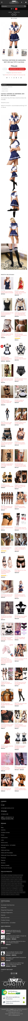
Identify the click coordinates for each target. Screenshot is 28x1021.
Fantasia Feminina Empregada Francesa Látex (7, 486)
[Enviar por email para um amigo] (14, 78)
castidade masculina (5, 877)
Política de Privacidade (7, 852)
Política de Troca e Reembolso (9, 855)
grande (17, 885)
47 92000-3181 (4, 814)
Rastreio (3, 860)
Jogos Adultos (14, 72)
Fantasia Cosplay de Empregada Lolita (19, 401)
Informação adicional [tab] (7, 86)
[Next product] (13, 15)
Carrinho (3, 830)
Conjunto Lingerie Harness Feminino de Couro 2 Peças (7, 335)
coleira (15, 879)
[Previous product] (15, 15)
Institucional (4, 837)
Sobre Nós (3, 907)
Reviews (3, 862)
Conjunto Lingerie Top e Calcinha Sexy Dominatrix (20, 789)
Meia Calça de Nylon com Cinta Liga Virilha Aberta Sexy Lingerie (7, 507)
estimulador (14, 883)
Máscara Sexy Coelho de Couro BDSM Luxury (20, 768)
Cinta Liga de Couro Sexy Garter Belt (20, 571)
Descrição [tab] (4, 84)
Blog (2, 827)
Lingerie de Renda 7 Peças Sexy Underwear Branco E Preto (7, 380)
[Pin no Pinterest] (16, 78)
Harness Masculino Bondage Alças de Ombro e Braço (7, 704)
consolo (20, 879)
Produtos (16, 12)
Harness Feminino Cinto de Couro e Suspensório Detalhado (7, 314)
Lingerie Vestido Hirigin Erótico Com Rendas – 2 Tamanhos (20, 549)
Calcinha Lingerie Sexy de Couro (7, 528)
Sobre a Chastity (5, 865)
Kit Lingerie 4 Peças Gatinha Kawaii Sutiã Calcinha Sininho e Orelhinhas (5, 572)
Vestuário (20, 72)
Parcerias (3, 847)
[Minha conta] (22, 2)
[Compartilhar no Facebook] (9, 78)
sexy (22, 74)
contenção (3, 881)
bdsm (5, 875)
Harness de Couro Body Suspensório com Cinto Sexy (6, 617)
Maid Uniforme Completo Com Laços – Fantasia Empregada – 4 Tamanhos (7, 638)
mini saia (19, 74)
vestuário (12, 894)
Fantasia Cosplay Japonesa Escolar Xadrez (7, 747)
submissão (22, 892)
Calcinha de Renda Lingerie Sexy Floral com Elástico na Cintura (7, 726)
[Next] (25, 35)
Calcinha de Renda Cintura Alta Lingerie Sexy (21, 379)
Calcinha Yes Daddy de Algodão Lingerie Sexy (20, 638)
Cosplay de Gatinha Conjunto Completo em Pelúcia (6, 683)
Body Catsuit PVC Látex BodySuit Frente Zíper (6, 423)
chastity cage (19, 877)
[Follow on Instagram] (11, 8)
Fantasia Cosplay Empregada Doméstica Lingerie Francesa (6, 358)
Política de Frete (5, 850)
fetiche (12, 885)
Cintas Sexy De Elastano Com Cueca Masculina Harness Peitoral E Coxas (20, 314)
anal (2, 875)
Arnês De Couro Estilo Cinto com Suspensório (20, 443)
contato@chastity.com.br (7, 808)
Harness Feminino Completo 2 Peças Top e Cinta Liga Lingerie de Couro (6, 402)
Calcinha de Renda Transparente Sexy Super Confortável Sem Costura (20, 465)
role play (3, 892)
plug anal (12, 890)
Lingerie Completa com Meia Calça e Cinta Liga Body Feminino (20, 486)
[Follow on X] (13, 8)
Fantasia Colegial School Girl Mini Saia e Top (20, 423)
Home (2, 835)
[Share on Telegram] (21, 78)
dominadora (16, 881)
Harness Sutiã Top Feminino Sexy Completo (20, 358)
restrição (21, 890)
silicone (11, 892)
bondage (10, 875)
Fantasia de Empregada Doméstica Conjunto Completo (20, 747)
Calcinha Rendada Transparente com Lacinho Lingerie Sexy (21, 335)
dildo (12, 881)
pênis (16, 890)
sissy (24, 74)
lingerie (14, 74)
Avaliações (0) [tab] (5, 88)
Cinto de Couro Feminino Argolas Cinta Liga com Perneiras (7, 443)
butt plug (20, 875)
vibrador (17, 894)
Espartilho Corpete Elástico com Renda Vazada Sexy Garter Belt (7, 465)
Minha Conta (4, 842)
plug (8, 890)
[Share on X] (12, 78)
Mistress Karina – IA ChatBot (8, 845)
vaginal (7, 894)
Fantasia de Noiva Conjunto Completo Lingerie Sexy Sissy (5, 768)
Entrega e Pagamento (7, 912)
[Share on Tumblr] (19, 78)
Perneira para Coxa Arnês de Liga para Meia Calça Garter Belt (20, 683)
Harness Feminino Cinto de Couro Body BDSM (21, 659)
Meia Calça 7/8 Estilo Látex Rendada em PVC (21, 704)
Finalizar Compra (5, 832)
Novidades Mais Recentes (7, 905)
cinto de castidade (5, 879)
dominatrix (23, 881)
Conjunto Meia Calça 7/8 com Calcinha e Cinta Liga (21, 528)
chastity (13, 877)
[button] (2, 2)
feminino (11, 74)
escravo (9, 883)
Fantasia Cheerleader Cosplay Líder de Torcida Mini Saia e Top (20, 292)
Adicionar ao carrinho (17, 69)
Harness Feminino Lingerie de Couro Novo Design (21, 617)
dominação (3, 883)
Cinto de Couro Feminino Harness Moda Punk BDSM (7, 292)
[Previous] (3, 35)
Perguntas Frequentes (7, 910)
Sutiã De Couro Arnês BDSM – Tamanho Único (20, 507)
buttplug (15, 875)
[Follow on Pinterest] (16, 973)
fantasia (6, 74)
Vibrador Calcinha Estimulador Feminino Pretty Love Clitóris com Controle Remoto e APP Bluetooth (6, 661)
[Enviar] (25, 6)
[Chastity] (14, 2)
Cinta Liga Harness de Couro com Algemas (6, 789)
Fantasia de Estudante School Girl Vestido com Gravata (20, 596)
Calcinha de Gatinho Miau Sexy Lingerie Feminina (7, 595)
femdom (3, 885)
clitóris (11, 879)
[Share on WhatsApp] (7, 78)
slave (18, 892)
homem (21, 885)
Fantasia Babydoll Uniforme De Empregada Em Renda (20, 726)
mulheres (3, 890)
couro (8, 881)
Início (10, 12)
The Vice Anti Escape (6, 868)
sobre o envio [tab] (5, 91)
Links (2, 840)
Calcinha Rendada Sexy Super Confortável (6, 548)
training (3, 894)
